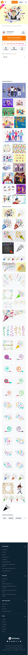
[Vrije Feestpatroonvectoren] (9, 181)
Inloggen (21, 2)
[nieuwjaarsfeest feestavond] (13, 91)
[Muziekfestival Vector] (8, 145)
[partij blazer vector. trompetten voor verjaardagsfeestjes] (8, 500)
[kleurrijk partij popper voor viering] (13, 447)
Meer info (5, 58)
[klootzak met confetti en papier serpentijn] (8, 416)
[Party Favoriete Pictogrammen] (9, 243)
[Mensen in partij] (8, 209)
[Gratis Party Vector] (8, 199)
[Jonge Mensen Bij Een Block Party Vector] (8, 122)
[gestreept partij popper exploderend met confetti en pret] (7, 377)
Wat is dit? (14, 53)
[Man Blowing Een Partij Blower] (9, 263)
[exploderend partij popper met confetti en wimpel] (7, 287)
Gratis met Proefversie (14, 38)
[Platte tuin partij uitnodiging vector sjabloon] (7, 171)
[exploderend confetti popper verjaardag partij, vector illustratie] (8, 336)
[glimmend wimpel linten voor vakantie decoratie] (13, 462)
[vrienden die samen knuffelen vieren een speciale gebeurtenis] (13, 158)
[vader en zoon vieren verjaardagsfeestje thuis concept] (19, 133)
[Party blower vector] (9, 277)
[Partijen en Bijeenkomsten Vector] (7, 104)
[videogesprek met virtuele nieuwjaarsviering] (7, 253)
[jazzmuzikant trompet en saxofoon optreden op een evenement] (8, 232)
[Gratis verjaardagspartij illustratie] (8, 113)
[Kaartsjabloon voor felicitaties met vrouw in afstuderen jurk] (8, 220)
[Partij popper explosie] (9, 367)
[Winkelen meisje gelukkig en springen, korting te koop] (17, 253)
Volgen (23, 33)
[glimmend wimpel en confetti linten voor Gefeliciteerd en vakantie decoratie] (13, 390)
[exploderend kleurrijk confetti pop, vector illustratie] (8, 312)
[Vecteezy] (2, 2)
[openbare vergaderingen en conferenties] (20, 199)
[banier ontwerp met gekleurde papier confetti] (8, 404)
